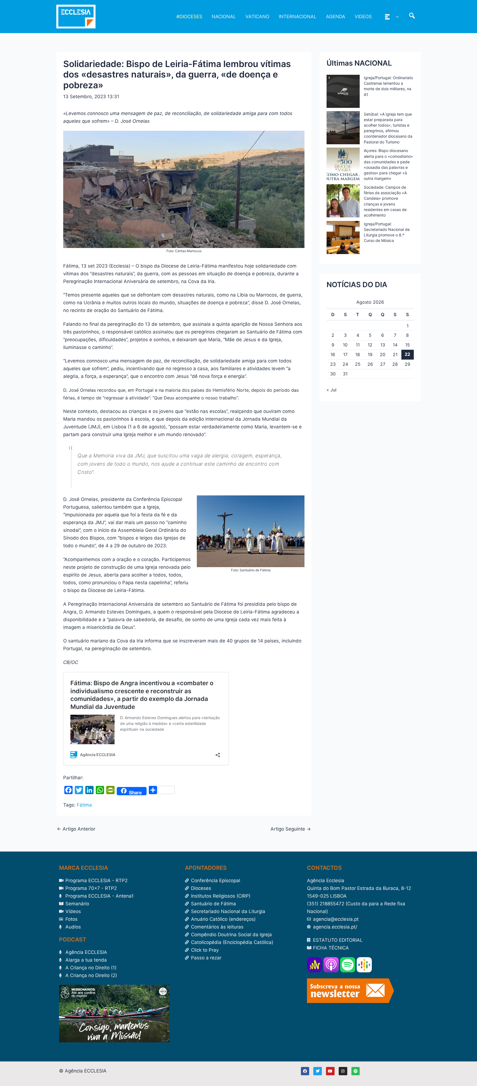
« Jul (331, 390)
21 (395, 354)
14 (395, 345)
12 (370, 345)
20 (382, 354)
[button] (396, 16)
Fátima (84, 805)
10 (345, 345)
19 (370, 354)
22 (407, 354)
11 (358, 345)
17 (345, 354)
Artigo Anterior (76, 829)
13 (382, 345)
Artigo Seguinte (291, 829)
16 (332, 354)
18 (357, 354)
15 (407, 345)
